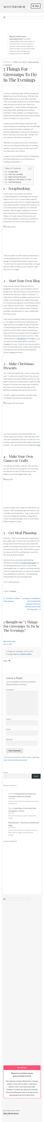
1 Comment (7, 65)
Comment (10, 690)
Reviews (13, 591)
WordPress (21, 338)
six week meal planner (28, 563)
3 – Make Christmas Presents (16, 177)
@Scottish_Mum (9, 641)
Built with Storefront (10, 1113)
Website (9, 739)
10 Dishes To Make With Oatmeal (11, 599)
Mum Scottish (34, 62)
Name (9, 719)
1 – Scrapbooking (12, 172)
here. (38, 445)
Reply (5, 661)
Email (8, 729)
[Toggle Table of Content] (28, 168)
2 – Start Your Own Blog (14, 174)
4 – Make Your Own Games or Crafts (18, 179)
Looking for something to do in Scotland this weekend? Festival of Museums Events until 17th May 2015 (31, 603)
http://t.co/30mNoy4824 (22, 654)
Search (5, 772)
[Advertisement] (22, 865)
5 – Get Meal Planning (13, 182)
